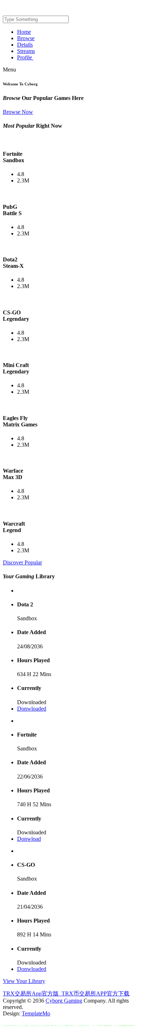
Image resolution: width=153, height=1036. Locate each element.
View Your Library (24, 981)
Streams (26, 51)
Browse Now (18, 112)
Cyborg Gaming (64, 1001)
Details (25, 45)
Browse (26, 38)
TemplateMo (36, 1013)
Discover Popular (22, 562)
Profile (25, 57)
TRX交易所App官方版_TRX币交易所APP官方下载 (66, 993)
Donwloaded (31, 709)
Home (24, 32)
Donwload (29, 839)
